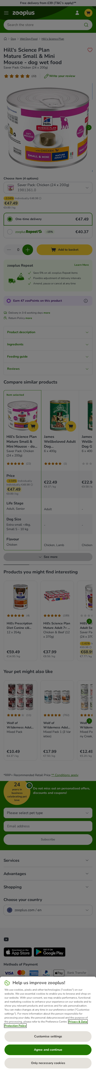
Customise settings (48, 1036)
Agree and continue (48, 1050)
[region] (48, 1024)
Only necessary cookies (48, 1063)
